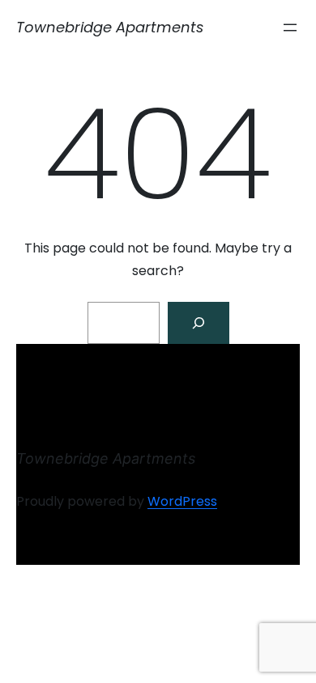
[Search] (198, 323)
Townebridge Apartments (109, 27)
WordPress (182, 501)
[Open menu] (290, 27)
